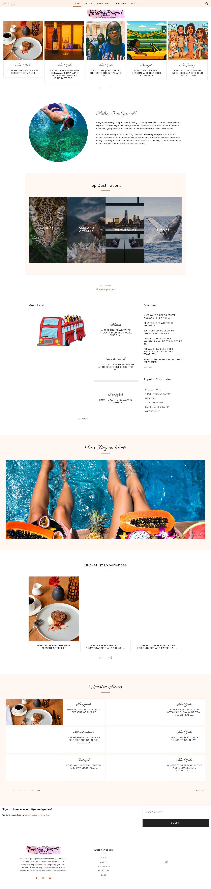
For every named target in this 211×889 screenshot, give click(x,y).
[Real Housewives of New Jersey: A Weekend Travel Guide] (188, 40)
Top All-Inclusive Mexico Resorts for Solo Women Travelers (158, 351)
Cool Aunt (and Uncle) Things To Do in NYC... (185, 738)
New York (23, 65)
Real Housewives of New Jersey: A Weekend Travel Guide (187, 73)
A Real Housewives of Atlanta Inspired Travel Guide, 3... (116, 333)
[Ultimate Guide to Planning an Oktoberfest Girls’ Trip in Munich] (61, 364)
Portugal (146, 65)
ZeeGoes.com (147, 125)
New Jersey (187, 65)
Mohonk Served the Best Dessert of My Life (23, 71)
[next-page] (110, 88)
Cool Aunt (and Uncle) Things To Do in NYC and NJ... (105, 73)
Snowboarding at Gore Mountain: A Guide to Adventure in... (163, 341)
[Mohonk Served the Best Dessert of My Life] (23, 40)
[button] (206, 3)
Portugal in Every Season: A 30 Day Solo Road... (84, 766)
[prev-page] (100, 88)
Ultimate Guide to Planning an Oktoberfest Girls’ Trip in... (116, 367)
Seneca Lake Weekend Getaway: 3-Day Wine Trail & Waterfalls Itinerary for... (64, 74)
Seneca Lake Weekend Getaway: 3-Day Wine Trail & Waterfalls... (184, 712)
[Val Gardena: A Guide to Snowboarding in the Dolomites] (34, 740)
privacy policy (31, 815)
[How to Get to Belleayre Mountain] (61, 398)
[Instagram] (43, 878)
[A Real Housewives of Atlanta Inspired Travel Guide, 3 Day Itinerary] (61, 330)
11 (32, 790)
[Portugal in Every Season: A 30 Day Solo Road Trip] (146, 40)
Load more (83, 419)
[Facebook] (36, 878)
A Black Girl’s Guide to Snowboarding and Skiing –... (105, 646)
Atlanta (115, 325)
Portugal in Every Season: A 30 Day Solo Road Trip (146, 73)
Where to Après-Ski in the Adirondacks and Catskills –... (157, 646)
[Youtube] (50, 878)
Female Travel (115, 359)
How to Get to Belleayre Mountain (115, 401)
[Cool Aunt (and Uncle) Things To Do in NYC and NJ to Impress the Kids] (105, 40)
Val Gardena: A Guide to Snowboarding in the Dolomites (84, 740)
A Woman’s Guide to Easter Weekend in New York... (160, 316)
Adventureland (83, 732)
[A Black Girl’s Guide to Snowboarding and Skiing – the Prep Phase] (105, 609)
